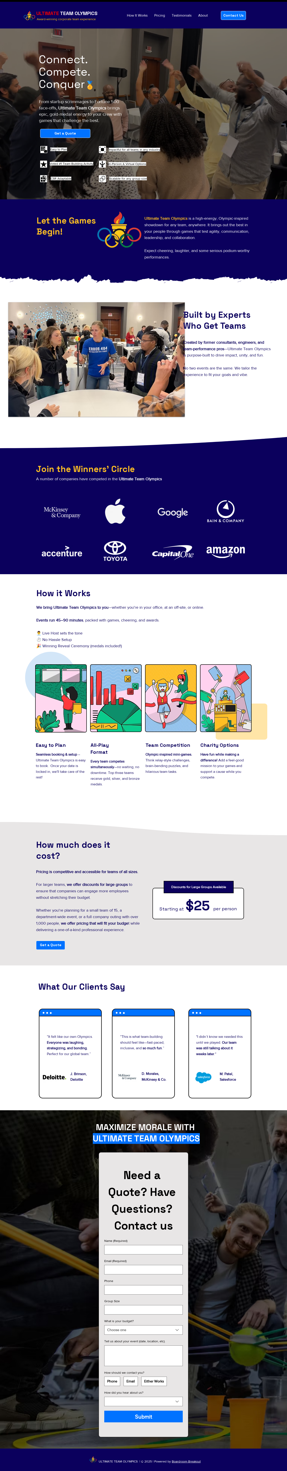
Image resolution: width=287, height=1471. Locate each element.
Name (115, 1241)
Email (115, 1261)
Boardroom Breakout (186, 1461)
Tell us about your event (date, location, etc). (134, 1341)
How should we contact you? (124, 1372)
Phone (108, 1281)
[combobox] (143, 1330)
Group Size (112, 1301)
